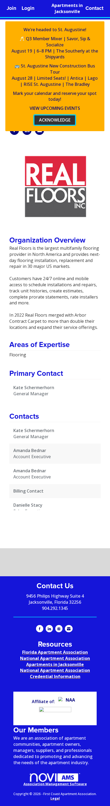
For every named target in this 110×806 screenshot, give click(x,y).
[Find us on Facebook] (39, 628)
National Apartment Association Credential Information (55, 673)
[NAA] (68, 701)
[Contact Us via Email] (69, 628)
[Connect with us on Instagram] (58, 628)
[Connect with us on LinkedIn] (49, 628)
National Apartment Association (55, 658)
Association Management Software (55, 783)
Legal (55, 798)
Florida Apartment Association (55, 652)
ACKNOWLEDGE (54, 120)
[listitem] (11, 8)
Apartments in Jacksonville (67, 8)
